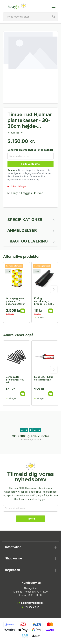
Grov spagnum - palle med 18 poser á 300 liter (15, 301)
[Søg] (54, 16)
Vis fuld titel (13, 133)
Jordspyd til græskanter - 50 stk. (15, 380)
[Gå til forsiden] (17, 6)
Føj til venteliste (30, 164)
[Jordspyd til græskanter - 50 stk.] (16, 356)
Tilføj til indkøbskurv (22, 311)
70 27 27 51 (32, 607)
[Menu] (54, 7)
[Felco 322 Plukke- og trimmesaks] (44, 356)
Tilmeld (30, 518)
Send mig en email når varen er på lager (30, 149)
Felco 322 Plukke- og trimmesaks (44, 378)
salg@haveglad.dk (32, 603)
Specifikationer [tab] (24, 219)
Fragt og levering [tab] (27, 241)
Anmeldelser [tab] (22, 230)
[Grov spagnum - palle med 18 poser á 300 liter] (16, 278)
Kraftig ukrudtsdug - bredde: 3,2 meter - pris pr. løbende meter (44, 301)
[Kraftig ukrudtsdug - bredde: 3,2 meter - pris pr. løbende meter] (44, 278)
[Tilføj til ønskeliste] (23, 390)
